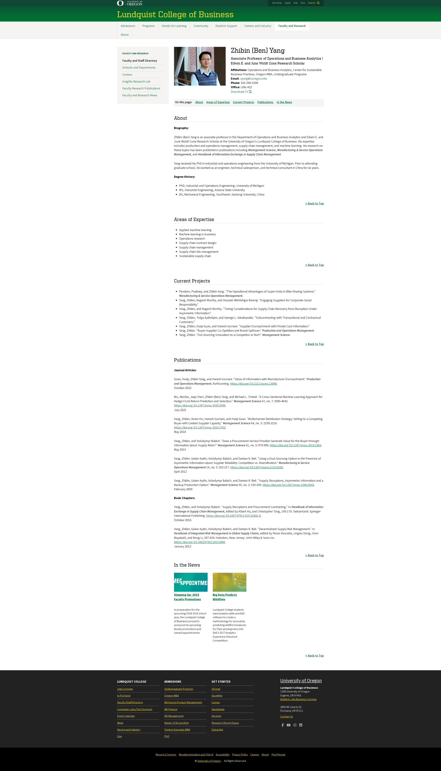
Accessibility (222, 755)
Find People (278, 755)
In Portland (123, 696)
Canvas (216, 702)
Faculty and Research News (139, 95)
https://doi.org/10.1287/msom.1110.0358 (256, 467)
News (120, 723)
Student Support (226, 26)
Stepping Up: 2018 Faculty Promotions (187, 597)
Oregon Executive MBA (177, 730)
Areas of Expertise (218, 102)
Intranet (216, 716)
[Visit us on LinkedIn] (301, 725)
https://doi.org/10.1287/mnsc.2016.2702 (199, 427)
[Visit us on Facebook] (282, 725)
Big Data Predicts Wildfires (225, 597)
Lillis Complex (125, 689)
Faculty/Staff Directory (130, 702)
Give (303, 3)
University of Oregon (301, 680)
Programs (148, 26)
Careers (254, 755)
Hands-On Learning (174, 26)
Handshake (218, 709)
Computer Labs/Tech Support (134, 709)
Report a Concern (166, 755)
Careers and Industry (257, 26)
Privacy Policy (240, 755)
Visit (296, 3)
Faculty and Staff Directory (139, 61)
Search (311, 3)
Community (201, 26)
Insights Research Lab (136, 81)
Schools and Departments (139, 67)
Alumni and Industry (128, 730)
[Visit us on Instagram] (295, 725)
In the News (284, 102)
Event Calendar (126, 716)
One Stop (277, 3)
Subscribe (217, 730)
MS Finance (170, 709)
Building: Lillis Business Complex (298, 699)
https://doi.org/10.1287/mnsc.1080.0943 (288, 485)
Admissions (128, 26)
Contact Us (286, 716)
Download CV (239, 92)
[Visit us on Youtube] (288, 725)
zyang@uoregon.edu (253, 78)
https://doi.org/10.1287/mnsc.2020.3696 (199, 405)
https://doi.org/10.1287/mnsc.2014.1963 (295, 445)
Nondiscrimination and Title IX (196, 755)
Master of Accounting (176, 723)
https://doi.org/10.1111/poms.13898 (253, 384)
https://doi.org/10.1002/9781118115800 (199, 542)
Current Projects (243, 102)
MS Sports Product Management (183, 702)
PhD (166, 736)
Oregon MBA (171, 696)
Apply (287, 3)
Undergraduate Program (178, 689)
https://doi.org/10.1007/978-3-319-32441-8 (233, 516)
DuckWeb (217, 696)
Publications (265, 102)
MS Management (174, 716)
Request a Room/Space (225, 723)
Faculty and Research (292, 26)
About (125, 35)
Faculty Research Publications (141, 88)
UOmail (216, 689)
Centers (127, 75)
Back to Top (316, 203)
